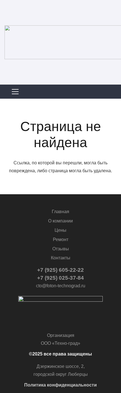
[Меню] (60, 92)
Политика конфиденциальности (60, 385)
